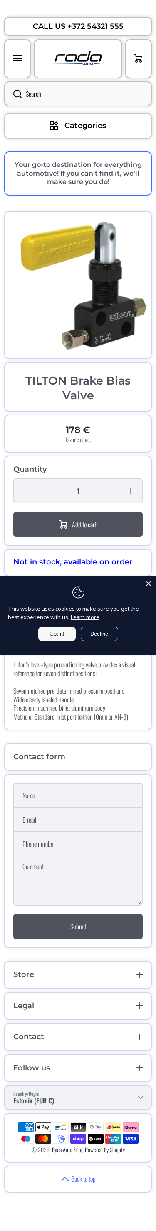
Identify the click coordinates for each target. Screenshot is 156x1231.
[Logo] (78, 58)
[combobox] (78, 93)
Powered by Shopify (105, 1149)
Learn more (85, 617)
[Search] (13, 93)
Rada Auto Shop (68, 1149)
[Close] (148, 583)
